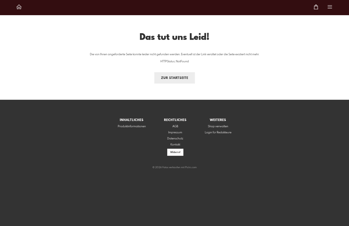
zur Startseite (174, 78)
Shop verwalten (218, 126)
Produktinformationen (132, 126)
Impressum (175, 132)
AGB (175, 126)
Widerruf (175, 152)
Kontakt (175, 144)
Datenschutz (175, 138)
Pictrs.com (191, 167)
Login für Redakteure (218, 132)
